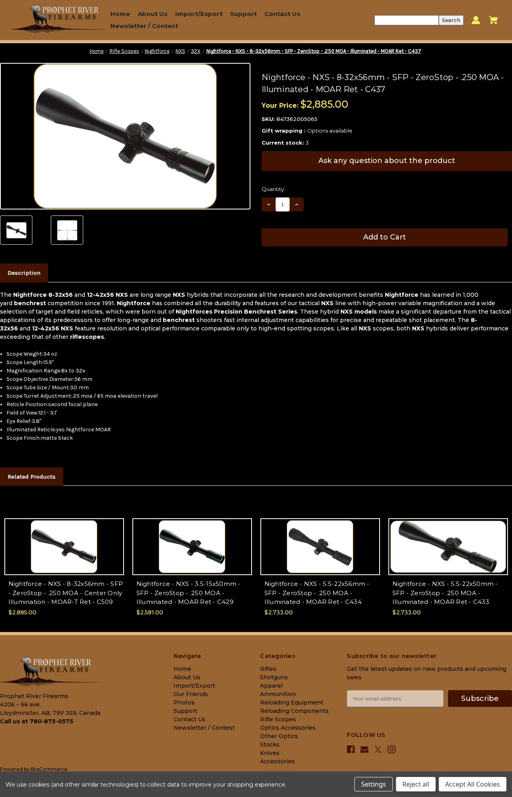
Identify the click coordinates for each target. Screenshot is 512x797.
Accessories (277, 761)
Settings (373, 784)
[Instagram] (392, 749)
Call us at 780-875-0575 (36, 721)
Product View (64, 554)
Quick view (64, 540)
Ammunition (278, 694)
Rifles (268, 668)
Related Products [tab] (32, 476)
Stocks (270, 744)
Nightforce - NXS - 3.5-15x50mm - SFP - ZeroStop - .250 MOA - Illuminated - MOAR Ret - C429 (188, 593)
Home (120, 14)
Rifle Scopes (278, 719)
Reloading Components (294, 710)
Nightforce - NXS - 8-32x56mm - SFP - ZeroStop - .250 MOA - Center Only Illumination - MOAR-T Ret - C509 (65, 593)
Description (24, 272)
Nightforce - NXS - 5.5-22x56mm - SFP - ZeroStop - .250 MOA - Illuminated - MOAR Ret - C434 (317, 593)
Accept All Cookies (472, 784)
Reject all (415, 784)
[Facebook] (351, 749)
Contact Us (282, 14)
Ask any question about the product (386, 160)
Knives (270, 753)
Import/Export (198, 14)
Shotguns (274, 677)
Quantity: (273, 189)
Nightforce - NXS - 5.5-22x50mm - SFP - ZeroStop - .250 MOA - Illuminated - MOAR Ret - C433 (445, 593)
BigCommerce (49, 769)
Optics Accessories (288, 727)
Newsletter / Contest (144, 26)
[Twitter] (378, 749)
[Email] (364, 749)
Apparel (271, 685)
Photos (184, 702)
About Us (153, 14)
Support (243, 14)
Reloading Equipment (291, 702)
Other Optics (279, 736)
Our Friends (191, 694)
